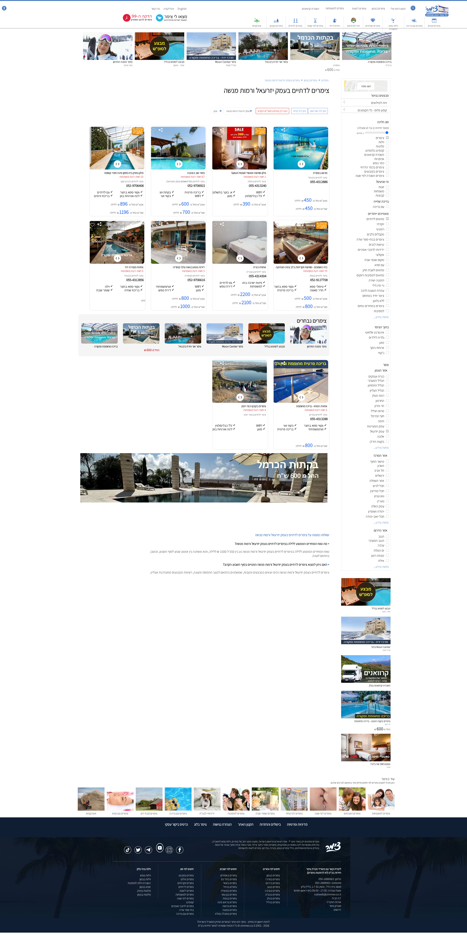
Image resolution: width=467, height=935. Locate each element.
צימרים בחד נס (229, 879)
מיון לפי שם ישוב (318, 111)
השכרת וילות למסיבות (139, 883)
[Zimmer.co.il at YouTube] (159, 844)
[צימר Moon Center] (211, 34)
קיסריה (188, 275)
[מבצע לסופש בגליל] (159, 34)
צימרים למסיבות (236, 813)
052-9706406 (135, 185)
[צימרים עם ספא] (120, 810)
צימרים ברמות (229, 906)
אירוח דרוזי (334, 25)
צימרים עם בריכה (414, 25)
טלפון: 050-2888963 (330, 879)
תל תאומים (186, 181)
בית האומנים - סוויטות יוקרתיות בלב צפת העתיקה (301, 267)
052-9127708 (319, 279)
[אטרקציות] (257, 22)
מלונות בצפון (144, 894)
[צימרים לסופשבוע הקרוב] (134, 21)
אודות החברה (334, 902)
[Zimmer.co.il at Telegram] (148, 848)
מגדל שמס (386, 650)
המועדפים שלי (398, 9)
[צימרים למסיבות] (236, 810)
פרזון (311, 414)
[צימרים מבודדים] (149, 810)
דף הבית (336, 898)
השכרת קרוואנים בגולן (379, 685)
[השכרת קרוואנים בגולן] (366, 682)
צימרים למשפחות (335, 8)
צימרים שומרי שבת (265, 813)
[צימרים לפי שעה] (323, 810)
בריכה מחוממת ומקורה (379, 62)
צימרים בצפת (230, 898)
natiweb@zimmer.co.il (327, 894)
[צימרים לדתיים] (295, 22)
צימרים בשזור (230, 883)
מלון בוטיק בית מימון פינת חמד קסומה (123, 173)
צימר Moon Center (225, 62)
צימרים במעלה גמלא (226, 914)
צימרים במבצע (186, 875)
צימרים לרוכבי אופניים (182, 906)
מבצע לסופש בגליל (174, 62)
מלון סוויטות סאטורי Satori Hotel (248, 173)
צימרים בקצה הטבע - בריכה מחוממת (372, 721)
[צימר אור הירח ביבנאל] (263, 34)
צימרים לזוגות (359, 8)
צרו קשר (155, 9)
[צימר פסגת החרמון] (107, 34)
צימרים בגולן (273, 898)
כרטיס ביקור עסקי (176, 824)
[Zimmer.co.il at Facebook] (179, 848)
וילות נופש (145, 875)
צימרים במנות (230, 910)
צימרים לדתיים (295, 25)
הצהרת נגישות (222, 824)
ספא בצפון (145, 887)
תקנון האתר (245, 824)
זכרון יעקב (125, 181)
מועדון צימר (335, 906)
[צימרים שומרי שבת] (265, 810)
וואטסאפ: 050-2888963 (328, 883)
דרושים (337, 910)
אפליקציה (168, 9)
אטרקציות (256, 25)
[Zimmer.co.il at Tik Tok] (127, 848)
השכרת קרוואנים (310, 9)
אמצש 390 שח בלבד (380, 764)
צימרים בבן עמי (229, 894)
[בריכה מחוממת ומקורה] (366, 34)
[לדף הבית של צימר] (437, 16)
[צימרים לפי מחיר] (294, 810)
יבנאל (311, 177)
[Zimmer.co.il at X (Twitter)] (138, 848)
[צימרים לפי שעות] (315, 22)
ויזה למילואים (353, 25)
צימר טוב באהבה (196, 173)
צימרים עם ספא (120, 813)
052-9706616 (197, 279)
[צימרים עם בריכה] (414, 22)
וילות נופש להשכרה (393, 27)
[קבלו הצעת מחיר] (169, 21)
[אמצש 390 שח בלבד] (366, 760)
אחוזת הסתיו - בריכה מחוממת (311, 406)
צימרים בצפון (378, 8)
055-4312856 (135, 279)
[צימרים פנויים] (434, 22)
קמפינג (190, 902)
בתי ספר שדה (186, 910)
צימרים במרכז (272, 879)
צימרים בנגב (273, 887)
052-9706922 (197, 185)
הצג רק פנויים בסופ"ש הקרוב (272, 111)
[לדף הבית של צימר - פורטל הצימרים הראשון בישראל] (333, 851)
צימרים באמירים (228, 875)
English (182, 9)
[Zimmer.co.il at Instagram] (169, 848)
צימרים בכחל (230, 887)
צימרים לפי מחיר (294, 813)
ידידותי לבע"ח (207, 813)
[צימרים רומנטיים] (352, 810)
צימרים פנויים (434, 25)
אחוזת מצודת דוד (134, 267)
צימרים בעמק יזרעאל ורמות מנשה (282, 80)
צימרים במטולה (229, 891)
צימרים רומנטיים (352, 813)
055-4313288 (319, 418)
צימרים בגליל (273, 902)
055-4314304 (258, 276)
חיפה (250, 181)
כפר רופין (248, 414)
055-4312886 (319, 181)
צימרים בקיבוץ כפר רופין (254, 406)
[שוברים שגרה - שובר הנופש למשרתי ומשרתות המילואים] (353, 22)
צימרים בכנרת (272, 894)
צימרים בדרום (273, 883)
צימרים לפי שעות (315, 25)
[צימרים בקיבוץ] (276, 22)
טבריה (249, 271)
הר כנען (387, 724)
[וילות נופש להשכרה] (393, 22)
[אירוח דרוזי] (334, 22)
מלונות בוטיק (144, 891)
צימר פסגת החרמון (122, 62)
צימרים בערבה (272, 891)
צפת (312, 275)
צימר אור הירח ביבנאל (276, 62)
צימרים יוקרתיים (372, 25)
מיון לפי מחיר (299, 111)
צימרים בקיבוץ (276, 25)
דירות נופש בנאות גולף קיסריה (189, 267)
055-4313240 (258, 185)
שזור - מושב (386, 611)
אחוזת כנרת (259, 267)
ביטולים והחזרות (270, 824)
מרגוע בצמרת (320, 173)
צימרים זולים (187, 879)
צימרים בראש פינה (227, 902)
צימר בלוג (200, 824)
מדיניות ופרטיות (297, 824)
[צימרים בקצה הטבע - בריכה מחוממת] (366, 717)
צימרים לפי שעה (323, 813)
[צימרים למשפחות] (381, 810)
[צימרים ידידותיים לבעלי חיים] (207, 810)
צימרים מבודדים (149, 813)
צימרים (325, 80)
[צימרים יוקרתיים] (373, 22)
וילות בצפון (145, 879)
